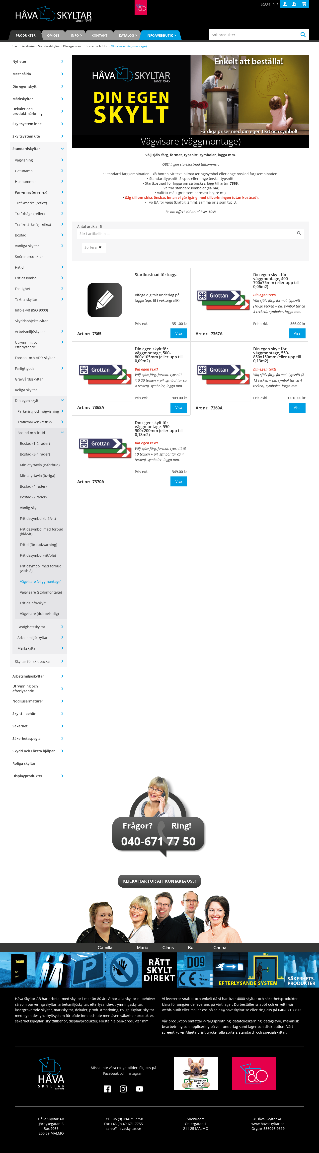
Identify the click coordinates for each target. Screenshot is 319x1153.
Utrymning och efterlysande (27, 344)
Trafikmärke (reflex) (31, 203)
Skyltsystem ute (26, 136)
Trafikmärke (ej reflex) (33, 224)
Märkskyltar (22, 98)
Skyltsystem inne (27, 123)
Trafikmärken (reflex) (34, 422)
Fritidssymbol (26, 278)
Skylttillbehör (24, 713)
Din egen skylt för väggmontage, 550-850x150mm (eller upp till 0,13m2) (277, 355)
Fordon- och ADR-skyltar (35, 357)
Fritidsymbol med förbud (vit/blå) (41, 568)
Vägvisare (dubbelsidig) (39, 613)
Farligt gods (24, 368)
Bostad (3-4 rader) (35, 454)
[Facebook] (107, 1092)
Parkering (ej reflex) (31, 192)
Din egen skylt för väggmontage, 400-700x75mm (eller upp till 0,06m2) (276, 280)
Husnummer (25, 181)
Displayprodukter (27, 775)
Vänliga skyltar (27, 245)
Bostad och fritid (96, 46)
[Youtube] (140, 1092)
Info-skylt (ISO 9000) (31, 310)
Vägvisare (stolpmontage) (41, 592)
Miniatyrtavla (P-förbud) (40, 464)
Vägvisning (24, 160)
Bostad (20, 235)
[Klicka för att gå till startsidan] (141, 7)
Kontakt (99, 35)
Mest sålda (21, 74)
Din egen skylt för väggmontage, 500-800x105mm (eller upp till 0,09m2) (158, 355)
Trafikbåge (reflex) (30, 213)
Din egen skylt (72, 46)
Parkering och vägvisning (38, 411)
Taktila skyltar (26, 299)
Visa (178, 333)
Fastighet (22, 288)
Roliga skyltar (26, 389)
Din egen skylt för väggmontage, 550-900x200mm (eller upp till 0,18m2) (158, 428)
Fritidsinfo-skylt (33, 603)
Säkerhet (20, 726)
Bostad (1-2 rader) (35, 443)
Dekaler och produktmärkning (27, 111)
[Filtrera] (299, 234)
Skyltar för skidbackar (33, 661)
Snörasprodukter (29, 256)
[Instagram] (123, 1092)
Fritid (19, 267)
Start (15, 46)
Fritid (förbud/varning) (38, 544)
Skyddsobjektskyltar (31, 320)
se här (213, 188)
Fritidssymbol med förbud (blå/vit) (41, 531)
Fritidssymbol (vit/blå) (38, 555)
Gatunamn (24, 170)
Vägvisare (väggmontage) (40, 581)
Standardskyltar (49, 46)
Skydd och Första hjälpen (34, 751)
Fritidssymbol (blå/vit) (38, 518)
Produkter (26, 35)
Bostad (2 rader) (33, 497)
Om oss (53, 35)
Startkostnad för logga (156, 274)
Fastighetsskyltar (31, 626)
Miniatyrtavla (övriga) (37, 475)
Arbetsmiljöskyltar (30, 331)
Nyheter (19, 61)
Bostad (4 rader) (33, 486)
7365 (234, 183)
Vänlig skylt (29, 507)
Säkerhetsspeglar (27, 738)
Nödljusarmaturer (27, 701)
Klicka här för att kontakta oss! (159, 881)
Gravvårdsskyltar (29, 379)
